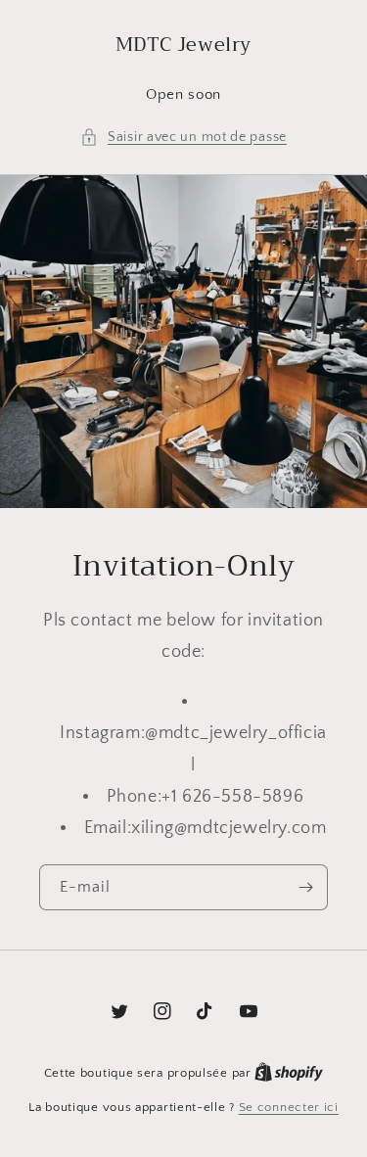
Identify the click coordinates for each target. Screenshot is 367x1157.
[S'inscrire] (305, 887)
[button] (183, 137)
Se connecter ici (289, 1107)
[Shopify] (288, 1073)
